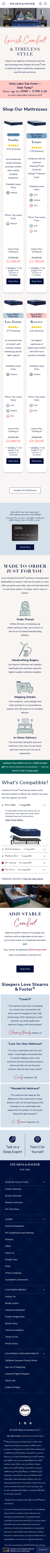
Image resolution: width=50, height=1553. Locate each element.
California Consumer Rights (22, 1353)
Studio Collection (13, 1189)
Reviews (9, 1239)
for (14, 271)
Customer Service (15, 1289)
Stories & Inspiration (14, 1226)
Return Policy (11, 1323)
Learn (8, 1219)
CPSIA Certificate (13, 1273)
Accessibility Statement (16, 1279)
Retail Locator (12, 1303)
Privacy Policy (11, 1343)
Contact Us (10, 1296)
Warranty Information (15, 1310)
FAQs (7, 1266)
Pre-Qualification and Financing (19, 1233)
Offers (8, 1246)
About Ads (10, 1380)
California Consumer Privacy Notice (21, 1360)
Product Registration (15, 1316)
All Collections (12, 1209)
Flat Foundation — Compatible (20, 849)
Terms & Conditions (14, 1330)
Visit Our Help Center (33, 878)
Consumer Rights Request (17, 1374)
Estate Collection (13, 1196)
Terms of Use (11, 1337)
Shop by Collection (16, 1182)
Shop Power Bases (14, 820)
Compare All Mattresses (25, 490)
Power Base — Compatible (18, 805)
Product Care (11, 1259)
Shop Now (14, 282)
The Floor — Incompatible (18, 870)
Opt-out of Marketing (15, 1367)
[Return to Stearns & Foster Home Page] (22, 4)
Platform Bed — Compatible (18, 856)
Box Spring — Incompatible (18, 863)
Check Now (25, 547)
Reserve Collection (14, 1202)
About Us (9, 1253)
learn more (33, 770)
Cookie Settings (12, 1387)
